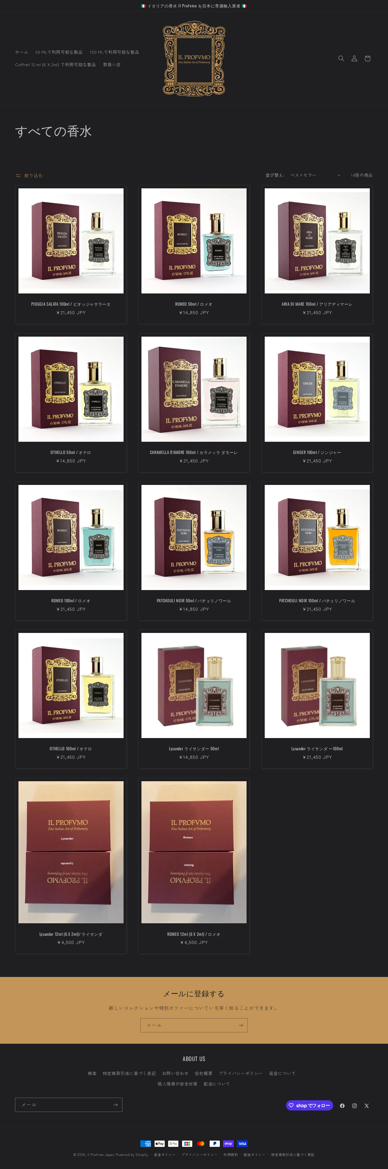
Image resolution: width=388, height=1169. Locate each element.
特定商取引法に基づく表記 (129, 1073)
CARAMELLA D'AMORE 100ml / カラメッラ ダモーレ (194, 452)
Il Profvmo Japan (101, 1154)
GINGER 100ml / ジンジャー (317, 452)
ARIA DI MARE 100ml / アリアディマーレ (317, 304)
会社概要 (204, 1073)
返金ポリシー (165, 1154)
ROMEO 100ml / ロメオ (70, 600)
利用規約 (231, 1154)
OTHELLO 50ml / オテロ (71, 452)
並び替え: (275, 175)
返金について (282, 1073)
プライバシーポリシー (241, 1073)
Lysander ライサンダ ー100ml (317, 748)
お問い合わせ (175, 1073)
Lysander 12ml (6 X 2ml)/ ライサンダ (71, 934)
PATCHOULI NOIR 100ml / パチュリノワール (317, 600)
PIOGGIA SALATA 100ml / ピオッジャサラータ (71, 304)
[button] (341, 58)
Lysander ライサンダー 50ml (194, 748)
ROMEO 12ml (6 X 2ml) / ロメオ (193, 934)
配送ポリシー (254, 1154)
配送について (217, 1084)
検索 (92, 1073)
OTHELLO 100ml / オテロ (71, 748)
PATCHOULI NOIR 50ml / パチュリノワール (194, 600)
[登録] (240, 1025)
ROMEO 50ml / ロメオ (194, 304)
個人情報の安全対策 (178, 1084)
